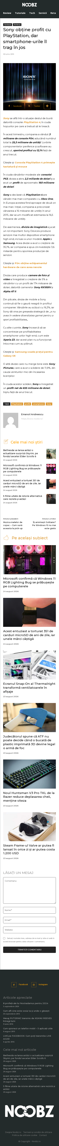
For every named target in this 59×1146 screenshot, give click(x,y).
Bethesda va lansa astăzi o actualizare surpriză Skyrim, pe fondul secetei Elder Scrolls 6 (20, 453)
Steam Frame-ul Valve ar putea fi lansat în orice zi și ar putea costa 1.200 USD (29, 849)
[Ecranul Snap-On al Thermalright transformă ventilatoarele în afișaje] (29, 664)
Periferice (17, 24)
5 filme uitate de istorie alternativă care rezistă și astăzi (22, 498)
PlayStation (17, 404)
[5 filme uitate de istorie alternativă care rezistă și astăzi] (51, 499)
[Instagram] (34, 984)
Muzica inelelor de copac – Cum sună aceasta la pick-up (13, 525)
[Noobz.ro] (29, 5)
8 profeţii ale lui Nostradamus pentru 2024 (25, 1003)
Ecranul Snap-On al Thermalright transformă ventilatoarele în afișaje (29, 687)
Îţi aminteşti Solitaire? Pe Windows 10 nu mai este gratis (44, 525)
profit (27, 404)
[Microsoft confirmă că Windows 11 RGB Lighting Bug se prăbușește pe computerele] (51, 469)
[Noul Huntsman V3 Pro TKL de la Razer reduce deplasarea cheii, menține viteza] (29, 773)
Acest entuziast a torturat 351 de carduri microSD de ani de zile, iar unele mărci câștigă (22, 483)
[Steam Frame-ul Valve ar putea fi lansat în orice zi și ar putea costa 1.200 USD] (29, 826)
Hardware (7, 24)
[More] (47, 106)
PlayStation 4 (32, 122)
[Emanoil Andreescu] (10, 420)
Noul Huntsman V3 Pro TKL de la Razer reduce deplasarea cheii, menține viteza (29, 796)
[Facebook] (14, 984)
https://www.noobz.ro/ (32, 419)
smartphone (38, 404)
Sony (6, 118)
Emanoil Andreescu (32, 414)
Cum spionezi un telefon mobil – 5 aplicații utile (28, 1028)
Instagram (43, 984)
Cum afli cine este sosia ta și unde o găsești (26, 1011)
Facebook (23, 984)
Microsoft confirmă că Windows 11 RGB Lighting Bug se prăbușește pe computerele (22, 468)
